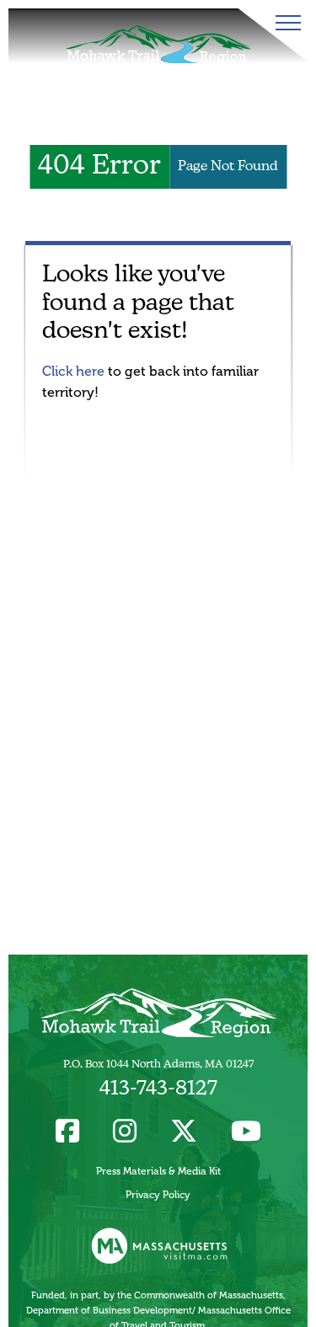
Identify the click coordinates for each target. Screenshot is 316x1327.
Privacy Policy (158, 1195)
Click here (73, 371)
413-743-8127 (158, 1089)
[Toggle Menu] (285, 22)
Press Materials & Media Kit (158, 1171)
